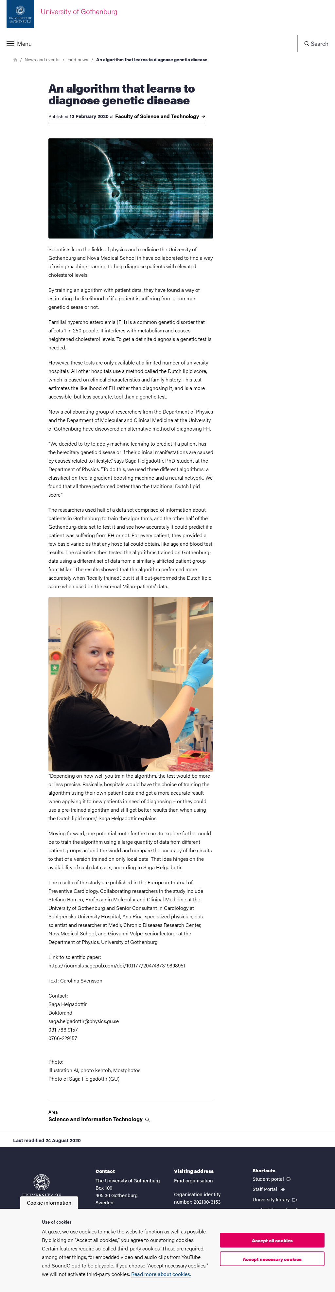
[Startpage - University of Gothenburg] (41, 1188)
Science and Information (96, 1119)
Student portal (273, 1178)
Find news (77, 59)
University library (275, 1199)
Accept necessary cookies (272, 1259)
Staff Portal (269, 1188)
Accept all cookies (272, 1240)
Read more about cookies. (161, 1274)
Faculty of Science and (157, 116)
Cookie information (49, 1202)
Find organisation (193, 1180)
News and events (42, 59)
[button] (148, 43)
